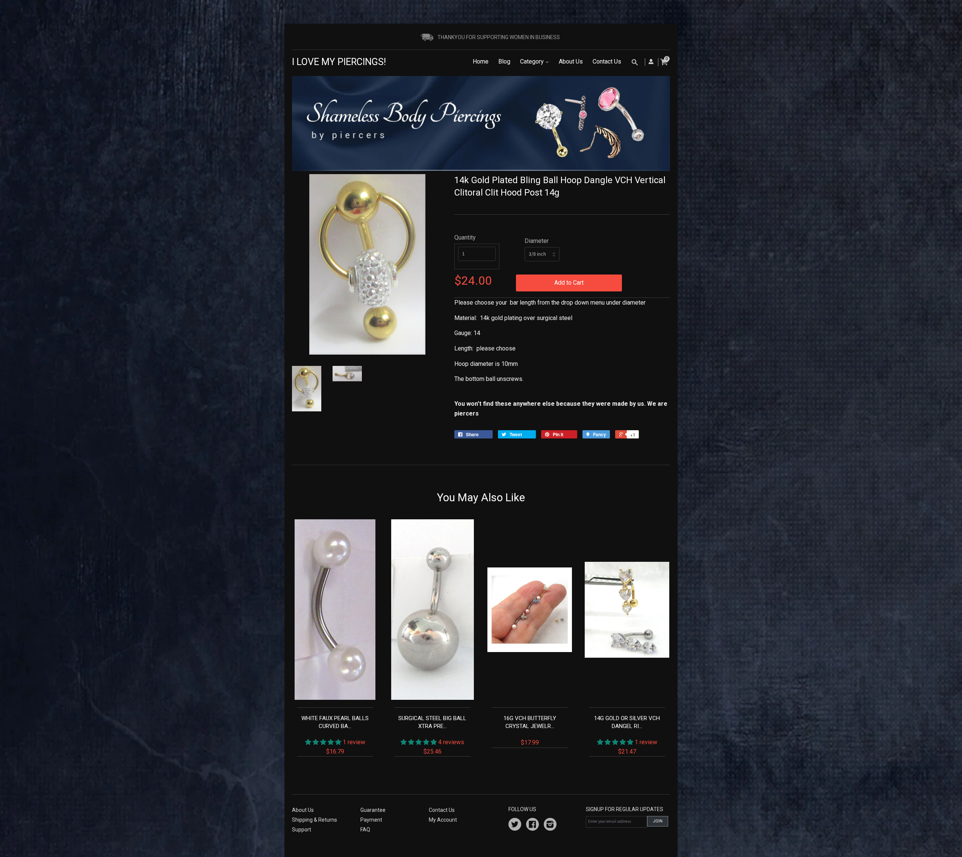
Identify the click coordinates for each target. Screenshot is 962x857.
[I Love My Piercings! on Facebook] (532, 825)
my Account (443, 820)
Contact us (442, 810)
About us (303, 810)
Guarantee (373, 810)
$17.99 (530, 730)
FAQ (365, 830)
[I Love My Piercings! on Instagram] (550, 825)
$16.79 (335, 735)
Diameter (537, 240)
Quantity (465, 237)
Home (481, 61)
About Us (571, 61)
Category (532, 61)
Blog (504, 61)
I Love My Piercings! (339, 61)
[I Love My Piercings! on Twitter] (514, 825)
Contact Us (607, 61)
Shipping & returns (314, 820)
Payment (371, 820)
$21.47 (627, 735)
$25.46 (432, 735)
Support (301, 830)
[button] (324, 742)
